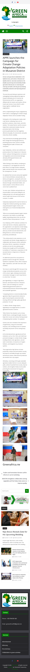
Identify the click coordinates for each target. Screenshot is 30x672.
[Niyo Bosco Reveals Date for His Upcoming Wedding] (15, 518)
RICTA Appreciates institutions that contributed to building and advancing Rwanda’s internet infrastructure (19, 564)
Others (4, 528)
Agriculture (6, 54)
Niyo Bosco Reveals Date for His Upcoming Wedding (15, 533)
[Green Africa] (3, 31)
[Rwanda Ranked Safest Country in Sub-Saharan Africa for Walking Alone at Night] (6, 553)
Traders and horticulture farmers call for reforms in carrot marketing (15, 474)
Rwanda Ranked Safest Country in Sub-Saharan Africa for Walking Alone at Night (19, 552)
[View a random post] (27, 31)
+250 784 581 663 (12, 618)
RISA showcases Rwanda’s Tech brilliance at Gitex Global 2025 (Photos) (19, 576)
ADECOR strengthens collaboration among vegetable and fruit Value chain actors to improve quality (14, 481)
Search (27, 491)
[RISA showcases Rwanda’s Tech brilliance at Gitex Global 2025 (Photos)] (6, 577)
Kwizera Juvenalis (18, 74)
